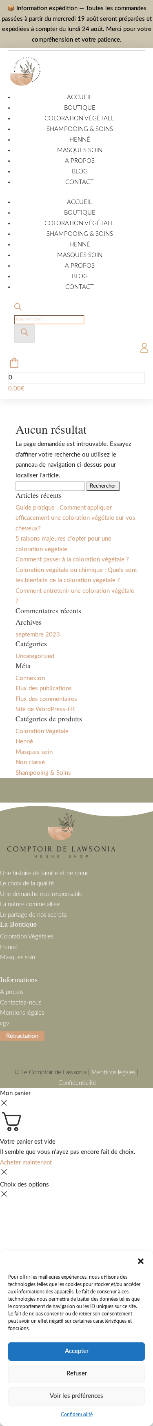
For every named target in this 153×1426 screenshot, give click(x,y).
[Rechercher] (24, 333)
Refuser (77, 1374)
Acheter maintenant (26, 1163)
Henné (79, 140)
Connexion (30, 678)
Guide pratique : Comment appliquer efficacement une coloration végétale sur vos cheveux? (75, 518)
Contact (79, 182)
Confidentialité (77, 1414)
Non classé (30, 762)
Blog (80, 172)
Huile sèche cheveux (27, 970)
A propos (80, 161)
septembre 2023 (38, 635)
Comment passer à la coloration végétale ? (72, 560)
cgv (4, 1023)
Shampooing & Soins (80, 129)
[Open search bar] (18, 309)
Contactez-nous (20, 1003)
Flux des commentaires (46, 699)
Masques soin (79, 150)
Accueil (79, 97)
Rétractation (22, 1036)
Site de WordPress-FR (45, 709)
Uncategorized (35, 656)
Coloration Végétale (79, 118)
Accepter (77, 1351)
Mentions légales (22, 1013)
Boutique (79, 108)
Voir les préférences (76, 1396)
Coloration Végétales (26, 937)
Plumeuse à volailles (27, 1059)
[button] (141, 1261)
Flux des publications (44, 688)
